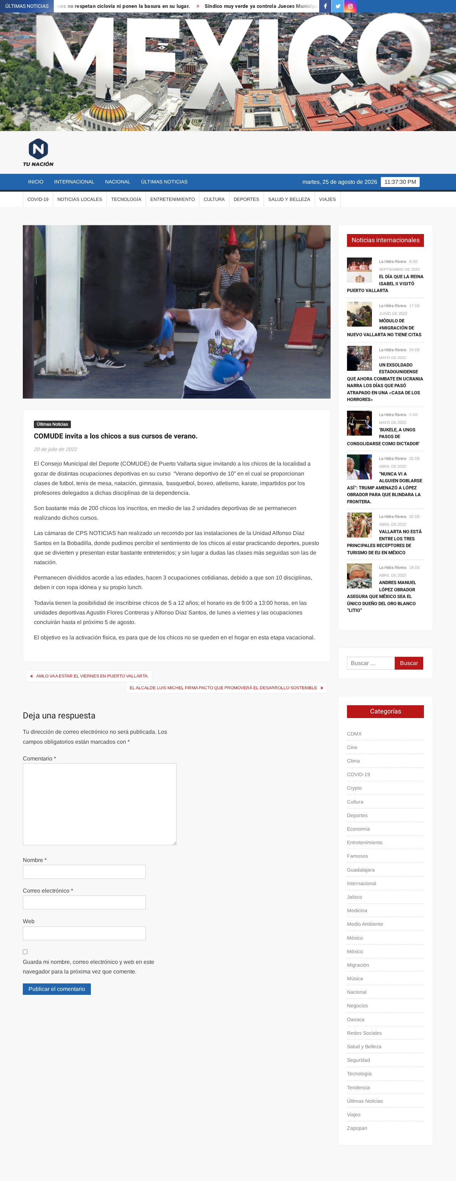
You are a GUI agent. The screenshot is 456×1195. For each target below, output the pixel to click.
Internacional (74, 182)
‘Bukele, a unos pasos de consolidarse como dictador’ (383, 436)
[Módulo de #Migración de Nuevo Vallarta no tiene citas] (359, 314)
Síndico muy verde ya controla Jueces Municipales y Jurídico (247, 6)
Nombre (35, 860)
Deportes (246, 199)
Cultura (214, 199)
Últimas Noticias (164, 182)
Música (355, 978)
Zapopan (357, 1128)
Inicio (35, 182)
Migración (358, 965)
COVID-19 (37, 199)
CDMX (354, 734)
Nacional (117, 182)
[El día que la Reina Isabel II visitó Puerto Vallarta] (359, 269)
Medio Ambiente (365, 924)
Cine (352, 747)
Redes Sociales (364, 1033)
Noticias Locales (79, 199)
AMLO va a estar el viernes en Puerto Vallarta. (92, 676)
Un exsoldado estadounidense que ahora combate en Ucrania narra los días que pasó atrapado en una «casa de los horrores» (385, 382)
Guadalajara (361, 870)
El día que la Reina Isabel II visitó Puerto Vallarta (385, 283)
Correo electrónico (48, 891)
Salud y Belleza (289, 199)
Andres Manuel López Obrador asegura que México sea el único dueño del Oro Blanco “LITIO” (381, 596)
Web (29, 921)
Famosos (357, 856)
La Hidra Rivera (392, 261)
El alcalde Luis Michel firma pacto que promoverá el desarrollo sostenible (223, 687)
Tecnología (126, 199)
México (355, 951)
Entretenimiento (172, 199)
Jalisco (354, 897)
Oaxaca (355, 1019)
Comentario (39, 758)
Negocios (357, 1005)
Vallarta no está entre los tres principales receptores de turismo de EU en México (384, 542)
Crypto (354, 788)
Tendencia (358, 1087)
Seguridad (358, 1060)
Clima (353, 761)
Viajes (327, 199)
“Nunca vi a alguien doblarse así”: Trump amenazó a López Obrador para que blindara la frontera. (384, 488)
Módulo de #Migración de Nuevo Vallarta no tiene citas (384, 327)
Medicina (357, 910)
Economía (358, 829)
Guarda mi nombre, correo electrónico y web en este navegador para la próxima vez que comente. (88, 967)
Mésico (355, 938)
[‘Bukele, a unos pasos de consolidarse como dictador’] (359, 423)
